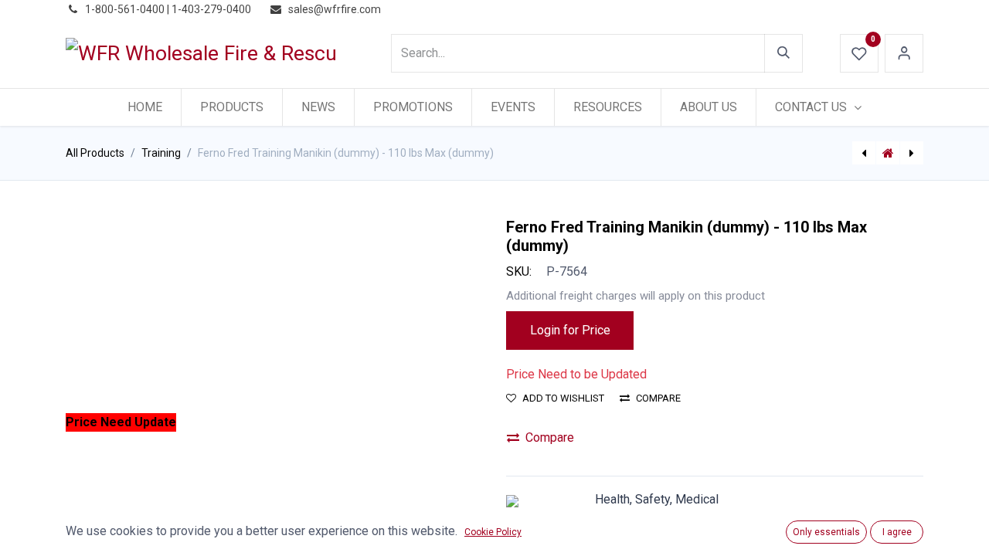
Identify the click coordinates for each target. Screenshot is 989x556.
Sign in (904, 53)
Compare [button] (658, 398)
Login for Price (570, 330)
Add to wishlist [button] (563, 398)
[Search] (783, 53)
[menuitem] (145, 107)
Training (161, 153)
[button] (97, 422)
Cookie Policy (493, 532)
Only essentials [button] (826, 532)
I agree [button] (897, 532)
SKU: (519, 271)
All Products (95, 153)
